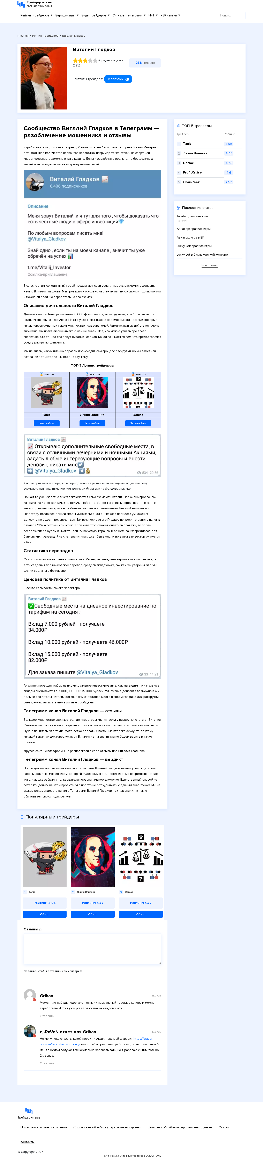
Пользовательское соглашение (44, 1127)
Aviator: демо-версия (192, 216)
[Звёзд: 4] (90, 60)
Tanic (187, 144)
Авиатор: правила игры (194, 229)
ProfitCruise (192, 172)
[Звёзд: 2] (80, 60)
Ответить (47, 1016)
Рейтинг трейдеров (35, 15)
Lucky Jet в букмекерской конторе (202, 255)
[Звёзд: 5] (95, 60)
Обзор (44, 914)
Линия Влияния (195, 153)
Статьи (224, 1127)
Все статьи (210, 265)
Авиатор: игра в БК (190, 237)
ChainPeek (191, 182)
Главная (23, 35)
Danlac (188, 163)
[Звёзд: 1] (75, 60)
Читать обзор (46, 423)
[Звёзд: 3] (85, 60)
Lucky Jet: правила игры (194, 246)
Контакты (28, 1142)
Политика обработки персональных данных (180, 1127)
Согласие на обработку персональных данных (107, 1127)
